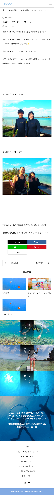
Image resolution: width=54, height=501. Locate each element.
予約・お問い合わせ (27, 471)
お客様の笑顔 (8, 17)
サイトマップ (27, 476)
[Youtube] (29, 482)
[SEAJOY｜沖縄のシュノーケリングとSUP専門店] (8, 3)
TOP (27, 447)
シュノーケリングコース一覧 (27, 452)
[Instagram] (25, 482)
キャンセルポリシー (27, 466)
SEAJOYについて (27, 461)
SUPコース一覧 (27, 457)
